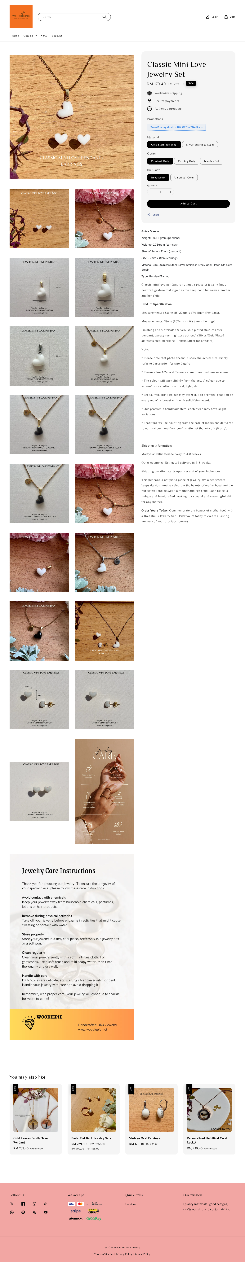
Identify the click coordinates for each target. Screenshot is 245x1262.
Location (57, 35)
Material (153, 137)
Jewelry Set (211, 161)
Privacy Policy (124, 1254)
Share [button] (156, 214)
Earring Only (186, 161)
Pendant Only (160, 161)
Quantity (152, 185)
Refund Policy (143, 1254)
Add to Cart (188, 203)
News (44, 35)
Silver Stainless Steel (200, 144)
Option (152, 153)
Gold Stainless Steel (164, 144)
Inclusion (153, 170)
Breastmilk (158, 177)
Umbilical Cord (184, 177)
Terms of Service (104, 1254)
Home (15, 35)
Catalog (28, 35)
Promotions (155, 119)
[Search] (104, 16)
